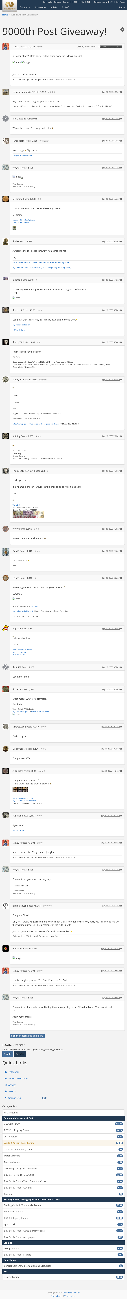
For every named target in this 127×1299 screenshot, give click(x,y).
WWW (16, 528)
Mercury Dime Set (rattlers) (24, 220)
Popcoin (17, 628)
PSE (88, 2)
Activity (53, 7)
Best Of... (66, 7)
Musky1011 (18, 379)
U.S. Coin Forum (63, 1123)
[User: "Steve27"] (5, 46)
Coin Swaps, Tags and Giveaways (63, 1168)
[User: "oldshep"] (5, 278)
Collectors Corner (61, 2)
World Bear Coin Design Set (24, 649)
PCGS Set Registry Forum (63, 1130)
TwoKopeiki (18, 140)
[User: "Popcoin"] (5, 628)
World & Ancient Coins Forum (111, 47)
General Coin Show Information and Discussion (63, 1265)
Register (25, 1035)
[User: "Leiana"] (5, 578)
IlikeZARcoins (19, 118)
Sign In (121, 7)
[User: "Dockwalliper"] (5, 749)
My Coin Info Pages (20, 711)
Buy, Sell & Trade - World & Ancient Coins (63, 1181)
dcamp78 (17, 342)
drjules (16, 241)
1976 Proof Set (18, 655)
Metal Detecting (63, 1155)
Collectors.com (100, 2)
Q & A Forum (63, 1136)
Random (63, 1194)
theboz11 (17, 310)
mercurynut (18, 948)
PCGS (74, 2)
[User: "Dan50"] (5, 552)
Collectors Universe (71, 1292)
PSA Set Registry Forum (63, 1218)
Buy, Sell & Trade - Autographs (63, 1237)
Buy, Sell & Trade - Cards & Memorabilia (63, 1230)
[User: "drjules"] (5, 241)
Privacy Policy (56, 1296)
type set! (34, 606)
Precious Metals (63, 1162)
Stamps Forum (63, 1248)
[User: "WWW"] (5, 529)
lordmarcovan (19, 905)
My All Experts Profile (40, 711)
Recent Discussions (18, 1078)
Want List (16, 505)
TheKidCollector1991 (23, 470)
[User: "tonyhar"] (5, 167)
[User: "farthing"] (5, 436)
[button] (122, 29)
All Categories (11, 1112)
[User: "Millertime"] (5, 199)
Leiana (16, 577)
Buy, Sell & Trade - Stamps (63, 1254)
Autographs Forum (63, 1211)
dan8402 (17, 667)
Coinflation (120, 2)
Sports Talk (63, 1224)
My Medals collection (21, 325)
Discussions (40, 7)
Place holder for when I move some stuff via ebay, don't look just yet (41, 262)
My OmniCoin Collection (23, 798)
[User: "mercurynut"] (5, 948)
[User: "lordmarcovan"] (5, 906)
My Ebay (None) (19, 830)
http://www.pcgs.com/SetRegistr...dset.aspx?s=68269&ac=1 (36, 424)
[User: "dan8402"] (5, 667)
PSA (82, 2)
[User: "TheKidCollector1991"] (5, 471)
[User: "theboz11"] (5, 310)
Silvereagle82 (19, 726)
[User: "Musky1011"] (5, 379)
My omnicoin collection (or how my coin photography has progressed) (42, 267)
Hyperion (17, 815)
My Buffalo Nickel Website (23, 611)
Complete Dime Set (21, 222)
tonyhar (16, 167)
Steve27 (17, 46)
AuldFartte (18, 770)
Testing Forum (63, 1276)
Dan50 (16, 551)
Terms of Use (70, 1296)
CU (111, 2)
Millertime (17, 198)
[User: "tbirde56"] (5, 689)
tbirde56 (17, 689)
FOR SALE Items (19, 330)
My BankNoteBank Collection (24, 800)
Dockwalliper (19, 748)
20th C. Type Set (19, 652)
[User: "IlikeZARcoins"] (5, 118)
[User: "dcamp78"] (5, 342)
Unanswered (26, 1097)
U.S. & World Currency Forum (63, 1149)
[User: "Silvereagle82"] (5, 726)
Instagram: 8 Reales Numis (23, 155)
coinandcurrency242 (23, 92)
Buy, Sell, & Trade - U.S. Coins (63, 1174)
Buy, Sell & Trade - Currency (63, 1187)
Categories (25, 7)
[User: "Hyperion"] (5, 814)
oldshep (16, 279)
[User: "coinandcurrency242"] (5, 92)
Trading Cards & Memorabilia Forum (63, 1205)
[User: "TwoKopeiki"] (5, 141)
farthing (16, 436)
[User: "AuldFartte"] (5, 771)
